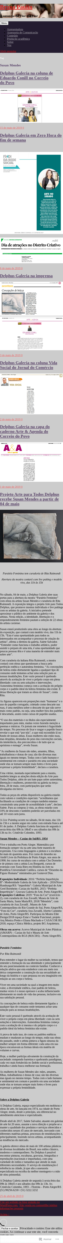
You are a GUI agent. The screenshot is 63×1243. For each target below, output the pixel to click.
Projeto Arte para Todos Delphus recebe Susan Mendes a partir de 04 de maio (29, 499)
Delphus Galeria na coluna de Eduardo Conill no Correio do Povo (26, 78)
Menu (4, 23)
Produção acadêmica (18, 38)
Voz (9, 45)
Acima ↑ (4, 1214)
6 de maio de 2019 (10, 268)
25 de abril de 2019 (11, 1196)
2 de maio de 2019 (10, 419)
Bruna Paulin (16, 7)
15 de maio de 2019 (11, 127)
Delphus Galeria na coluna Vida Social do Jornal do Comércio (28, 365)
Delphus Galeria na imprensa (26, 275)
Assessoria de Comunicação (22, 32)
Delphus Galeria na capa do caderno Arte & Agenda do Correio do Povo (25, 431)
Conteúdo (12, 35)
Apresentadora (15, 29)
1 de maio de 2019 (10, 486)
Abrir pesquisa (8, 51)
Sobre (10, 42)
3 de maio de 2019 (10, 355)
